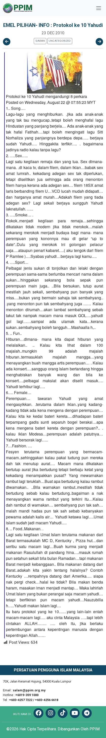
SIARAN (40, 40)
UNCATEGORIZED (60, 40)
